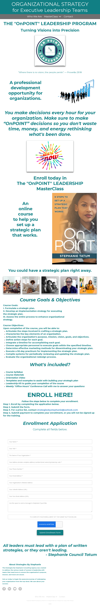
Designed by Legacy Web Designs (65, 600)
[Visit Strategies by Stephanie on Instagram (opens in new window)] (20, 588)
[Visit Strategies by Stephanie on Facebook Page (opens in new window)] (4, 588)
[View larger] (74, 91)
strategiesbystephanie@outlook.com (57, 410)
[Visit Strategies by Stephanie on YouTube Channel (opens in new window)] (15, 588)
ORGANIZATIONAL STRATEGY (50, 4)
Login (50, 603)
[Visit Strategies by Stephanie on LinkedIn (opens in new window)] (9, 588)
